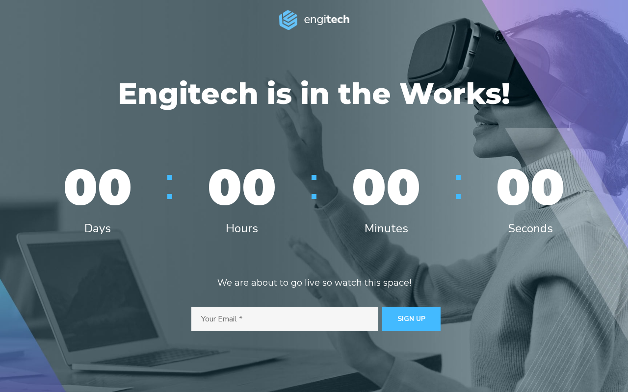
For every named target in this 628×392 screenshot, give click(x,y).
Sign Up (411, 318)
